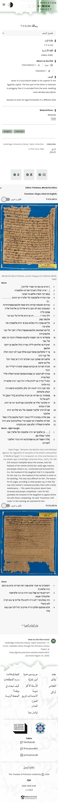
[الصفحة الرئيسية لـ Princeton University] (29, 797)
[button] (47, 7)
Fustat (53, 118)
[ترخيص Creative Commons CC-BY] (29, 781)
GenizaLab (29, 742)
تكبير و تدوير (16, 199)
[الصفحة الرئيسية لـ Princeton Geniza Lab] (38, 728)
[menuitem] (53, 679)
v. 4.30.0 (29, 790)
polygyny (7, 131)
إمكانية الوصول (29, 767)
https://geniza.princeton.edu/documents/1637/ (29, 652)
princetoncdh (31, 755)
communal (19, 131)
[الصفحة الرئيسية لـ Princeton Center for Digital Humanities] (20, 728)
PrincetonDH (31, 748)
